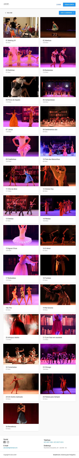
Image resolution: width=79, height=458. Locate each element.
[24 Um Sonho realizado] (21, 384)
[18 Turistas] (58, 265)
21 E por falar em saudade (52, 337)
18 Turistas (47, 278)
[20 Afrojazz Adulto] (21, 324)
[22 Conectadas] (21, 354)
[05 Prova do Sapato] (21, 87)
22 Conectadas (11, 367)
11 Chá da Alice (11, 189)
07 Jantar (9, 130)
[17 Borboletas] (21, 265)
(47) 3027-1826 (48, 442)
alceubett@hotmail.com (10, 448)
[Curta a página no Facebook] (4, 442)
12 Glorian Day (48, 189)
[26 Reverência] (21, 413)
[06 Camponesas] (58, 87)
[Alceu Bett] (6, 7)
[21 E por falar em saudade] (58, 324)
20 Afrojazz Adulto (12, 337)
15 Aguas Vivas (11, 248)
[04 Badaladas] (58, 57)
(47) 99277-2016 (58, 442)
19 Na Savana (48, 308)
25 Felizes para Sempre (51, 397)
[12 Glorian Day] (58, 176)
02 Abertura (47, 40)
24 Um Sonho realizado (14, 397)
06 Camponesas (49, 100)
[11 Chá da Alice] (21, 176)
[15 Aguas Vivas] (21, 235)
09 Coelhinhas (11, 159)
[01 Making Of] (21, 27)
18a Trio (9, 308)
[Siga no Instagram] (8, 442)
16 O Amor (47, 248)
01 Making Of (11, 40)
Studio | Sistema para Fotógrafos (64, 455)
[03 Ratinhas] (21, 57)
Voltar (9, 13)
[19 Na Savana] (58, 294)
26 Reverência (11, 427)
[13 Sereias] (21, 205)
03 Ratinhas (10, 70)
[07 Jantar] (21, 116)
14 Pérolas (47, 219)
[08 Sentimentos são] (58, 116)
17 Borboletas (11, 278)
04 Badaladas (48, 70)
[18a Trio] (21, 294)
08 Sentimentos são (50, 130)
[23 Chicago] (58, 354)
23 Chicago (47, 367)
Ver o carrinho (66, 13)
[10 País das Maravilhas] (58, 146)
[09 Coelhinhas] (21, 146)
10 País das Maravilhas (51, 159)
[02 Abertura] (58, 27)
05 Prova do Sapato (13, 100)
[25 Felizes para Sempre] (58, 384)
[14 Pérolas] (58, 205)
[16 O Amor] (58, 235)
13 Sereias (9, 219)
